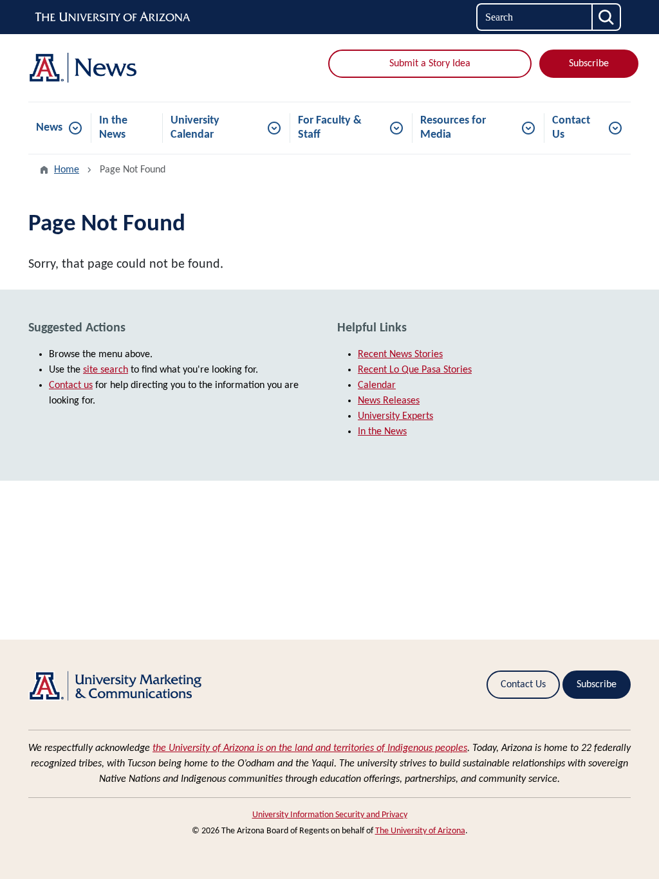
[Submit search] (607, 17)
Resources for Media (453, 128)
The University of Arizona (420, 831)
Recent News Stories (400, 354)
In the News (113, 128)
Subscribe (589, 64)
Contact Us (571, 128)
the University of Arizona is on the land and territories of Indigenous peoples (310, 748)
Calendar (377, 385)
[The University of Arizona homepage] (113, 17)
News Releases (389, 401)
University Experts (395, 416)
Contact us (71, 385)
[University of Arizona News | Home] (123, 68)
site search (105, 370)
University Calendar (195, 128)
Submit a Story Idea (429, 64)
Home (66, 170)
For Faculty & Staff (330, 128)
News (49, 128)
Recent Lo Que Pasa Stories (415, 370)
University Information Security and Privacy (329, 815)
